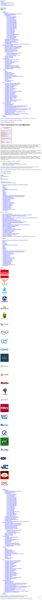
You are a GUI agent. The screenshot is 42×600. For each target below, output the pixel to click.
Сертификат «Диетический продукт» (12, 573)
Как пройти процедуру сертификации (10, 219)
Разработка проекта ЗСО (9, 103)
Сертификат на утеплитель (8, 205)
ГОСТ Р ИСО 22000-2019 (12, 16)
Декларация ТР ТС (8, 60)
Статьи (4, 115)
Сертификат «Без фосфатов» (10, 570)
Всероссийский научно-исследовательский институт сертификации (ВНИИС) (17, 214)
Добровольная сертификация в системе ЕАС (13, 13)
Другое (4, 69)
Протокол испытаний (9, 56)
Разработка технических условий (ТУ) (14, 52)
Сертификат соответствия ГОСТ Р (11, 39)
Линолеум (4, 194)
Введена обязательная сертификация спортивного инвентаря (14, 215)
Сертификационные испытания (8, 230)
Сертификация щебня (7, 208)
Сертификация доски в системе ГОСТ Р (10, 189)
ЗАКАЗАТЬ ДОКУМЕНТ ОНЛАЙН (7, 122)
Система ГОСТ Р (8, 15)
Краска (4, 191)
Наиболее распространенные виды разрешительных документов (15, 221)
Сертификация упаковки (7, 204)
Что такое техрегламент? (7, 235)
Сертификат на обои (6, 199)
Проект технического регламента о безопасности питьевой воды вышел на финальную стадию (20, 217)
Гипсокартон (5, 188)
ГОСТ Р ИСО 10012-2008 (12, 25)
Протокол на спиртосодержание (11, 75)
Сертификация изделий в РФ (8, 231)
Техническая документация (8, 522)
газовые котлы (3, 171)
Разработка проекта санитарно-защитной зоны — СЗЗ (15, 106)
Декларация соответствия (9, 62)
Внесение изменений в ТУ (12, 53)
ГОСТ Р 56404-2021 (10, 32)
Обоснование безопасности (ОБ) (11, 49)
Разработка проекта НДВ (9, 112)
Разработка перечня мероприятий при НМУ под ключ (15, 111)
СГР (5, 70)
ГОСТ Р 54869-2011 (10, 29)
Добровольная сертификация (10, 41)
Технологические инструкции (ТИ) (11, 50)
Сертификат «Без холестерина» (10, 100)
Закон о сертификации (7, 216)
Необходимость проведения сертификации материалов (13, 222)
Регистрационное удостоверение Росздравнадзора (14, 76)
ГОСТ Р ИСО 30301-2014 (12, 23)
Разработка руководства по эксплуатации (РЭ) (13, 524)
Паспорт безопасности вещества (11, 48)
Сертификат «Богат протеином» (11, 97)
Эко (3, 82)
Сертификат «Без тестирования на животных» (13, 91)
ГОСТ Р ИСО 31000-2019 (12, 24)
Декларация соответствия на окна (9, 209)
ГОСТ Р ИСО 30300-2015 (12, 22)
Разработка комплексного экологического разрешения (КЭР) (16, 105)
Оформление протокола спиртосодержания (11, 225)
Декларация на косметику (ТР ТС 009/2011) (13, 67)
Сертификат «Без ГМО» (9, 87)
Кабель (4, 190)
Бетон (4, 186)
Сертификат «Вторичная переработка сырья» (13, 99)
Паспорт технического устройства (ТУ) (12, 525)
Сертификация (5, 12)
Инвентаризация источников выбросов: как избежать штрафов (16, 113)
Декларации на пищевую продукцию (12, 65)
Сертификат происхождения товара (11, 42)
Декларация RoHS (8, 63)
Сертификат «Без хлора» (9, 571)
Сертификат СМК (8, 43)
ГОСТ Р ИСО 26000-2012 (12, 28)
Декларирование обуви (9, 68)
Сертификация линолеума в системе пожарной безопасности (14, 195)
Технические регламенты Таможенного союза (11, 233)
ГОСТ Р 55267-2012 (10, 33)
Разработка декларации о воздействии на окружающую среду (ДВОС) (18, 108)
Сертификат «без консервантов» (11, 88)
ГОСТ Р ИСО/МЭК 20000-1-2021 (13, 34)
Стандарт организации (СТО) (10, 55)
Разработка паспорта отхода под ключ (12, 114)
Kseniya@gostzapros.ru (4, 176)
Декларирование (6, 58)
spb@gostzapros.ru (10, 4)
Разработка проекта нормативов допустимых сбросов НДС (16, 109)
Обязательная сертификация (10, 14)
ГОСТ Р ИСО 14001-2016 (12, 19)
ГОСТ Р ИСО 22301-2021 (12, 21)
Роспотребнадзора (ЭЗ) (9, 80)
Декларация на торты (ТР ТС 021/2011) (12, 66)
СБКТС (6, 71)
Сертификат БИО (8, 101)
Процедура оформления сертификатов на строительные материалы (15, 184)
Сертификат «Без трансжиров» (10, 92)
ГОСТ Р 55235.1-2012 (11, 18)
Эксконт (6, 79)
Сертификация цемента (7, 207)
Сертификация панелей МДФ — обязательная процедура (13, 196)
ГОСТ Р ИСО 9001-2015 (11, 17)
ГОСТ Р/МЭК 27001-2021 (12, 37)
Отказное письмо (8, 77)
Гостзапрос (2, 118)
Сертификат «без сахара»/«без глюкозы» (12, 84)
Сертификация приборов (7, 232)
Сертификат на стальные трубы (8, 202)
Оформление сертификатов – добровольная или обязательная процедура (16, 224)
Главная (4, 11)
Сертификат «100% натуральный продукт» (13, 83)
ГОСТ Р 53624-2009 (10, 30)
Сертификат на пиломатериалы (8, 198)
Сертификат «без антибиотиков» (11, 85)
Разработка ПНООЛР (9, 104)
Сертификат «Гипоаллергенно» (11, 572)
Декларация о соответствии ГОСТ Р (11, 59)
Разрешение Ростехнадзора (10, 73)
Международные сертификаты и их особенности (12, 220)
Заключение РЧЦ (8, 78)
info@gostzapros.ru (10, 2)
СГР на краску (5, 210)
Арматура (4, 185)
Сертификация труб (6, 201)
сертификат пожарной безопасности (12, 167)
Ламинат (4, 193)
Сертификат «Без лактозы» (10, 89)
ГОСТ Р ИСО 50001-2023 (12, 27)
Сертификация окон (6, 200)
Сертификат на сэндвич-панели (8, 203)
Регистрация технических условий (13, 54)
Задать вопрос (29, 598)
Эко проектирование (6, 102)
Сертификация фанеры (7, 206)
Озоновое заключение (9, 74)
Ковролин (4, 192)
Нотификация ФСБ (8, 72)
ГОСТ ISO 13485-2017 (11, 38)
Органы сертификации (7, 223)
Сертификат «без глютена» (10, 86)
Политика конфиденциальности (6, 596)
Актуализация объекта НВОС (10, 107)
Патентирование (8, 81)
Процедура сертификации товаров (9, 226)
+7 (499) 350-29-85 (3, 2)
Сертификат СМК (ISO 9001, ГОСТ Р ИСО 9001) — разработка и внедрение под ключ (19, 236)
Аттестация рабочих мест (7, 213)
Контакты (4, 116)
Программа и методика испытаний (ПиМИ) (13, 523)
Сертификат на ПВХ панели (8, 197)
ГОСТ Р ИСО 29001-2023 (12, 36)
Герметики (5, 187)
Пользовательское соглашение (18, 596)
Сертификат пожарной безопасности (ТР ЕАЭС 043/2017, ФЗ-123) (17, 44)
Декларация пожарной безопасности (11, 61)
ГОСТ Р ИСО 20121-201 (11, 20)
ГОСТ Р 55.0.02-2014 (11, 31)
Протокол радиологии (9, 57)
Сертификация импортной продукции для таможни (12, 229)
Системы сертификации (7, 227)
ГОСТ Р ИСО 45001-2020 (12, 26)
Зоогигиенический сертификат (10, 96)
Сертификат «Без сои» (9, 90)
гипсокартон (8, 171)
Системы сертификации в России (9, 228)
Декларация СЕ (8, 64)
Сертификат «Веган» (9, 98)
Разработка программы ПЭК (10, 110)
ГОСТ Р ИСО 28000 (11, 35)
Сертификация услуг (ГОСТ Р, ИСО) (12, 40)
